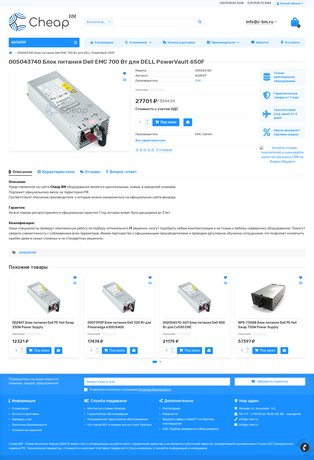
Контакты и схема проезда (106, 408)
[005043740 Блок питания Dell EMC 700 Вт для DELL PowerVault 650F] (69, 110)
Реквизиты (170, 414)
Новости (262, 42)
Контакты (292, 42)
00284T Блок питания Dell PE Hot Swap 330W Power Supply (43, 325)
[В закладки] (75, 277)
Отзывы (93, 171)
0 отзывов (164, 150)
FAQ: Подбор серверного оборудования (191, 429)
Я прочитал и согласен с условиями (130, 389)
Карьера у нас (22, 419)
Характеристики (58, 171)
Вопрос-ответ (123, 171)
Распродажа (104, 42)
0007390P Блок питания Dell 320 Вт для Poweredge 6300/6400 (119, 325)
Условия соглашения (27, 430)
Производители (223, 42)
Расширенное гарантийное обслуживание (117, 419)
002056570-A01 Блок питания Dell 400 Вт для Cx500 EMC (194, 325)
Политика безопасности (29, 424)
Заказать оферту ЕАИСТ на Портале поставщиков (188, 421)
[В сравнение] (75, 282)
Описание (22, 171)
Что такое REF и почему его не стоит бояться (119, 424)
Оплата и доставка (181, 42)
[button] (154, 362)
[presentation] (9, 315)
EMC (198, 80)
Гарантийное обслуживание (107, 414)
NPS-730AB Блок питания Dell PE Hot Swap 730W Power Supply (267, 325)
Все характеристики (150, 140)
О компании (138, 42)
